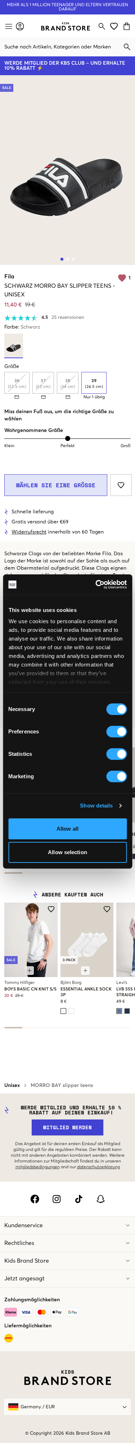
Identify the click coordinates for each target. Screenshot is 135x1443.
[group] (67, 385)
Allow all (67, 829)
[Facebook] (34, 1199)
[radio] (94, 383)
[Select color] (63, 1011)
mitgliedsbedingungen (37, 1167)
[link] (65, 26)
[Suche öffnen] (102, 26)
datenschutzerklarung (98, 1167)
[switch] (116, 731)
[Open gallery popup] (67, 170)
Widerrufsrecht (29, 532)
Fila (9, 276)
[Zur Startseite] (65, 26)
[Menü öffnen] (8, 26)
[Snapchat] (100, 1199)
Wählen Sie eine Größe (55, 485)
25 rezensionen (67, 317)
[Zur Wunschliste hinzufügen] (121, 485)
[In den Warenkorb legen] (29, 970)
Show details (96, 805)
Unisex (12, 1085)
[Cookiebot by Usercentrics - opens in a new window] (96, 584)
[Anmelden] (20, 26)
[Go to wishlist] (114, 26)
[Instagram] (56, 1199)
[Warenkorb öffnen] (127, 26)
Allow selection (67, 852)
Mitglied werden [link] (67, 1127)
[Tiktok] (78, 1199)
